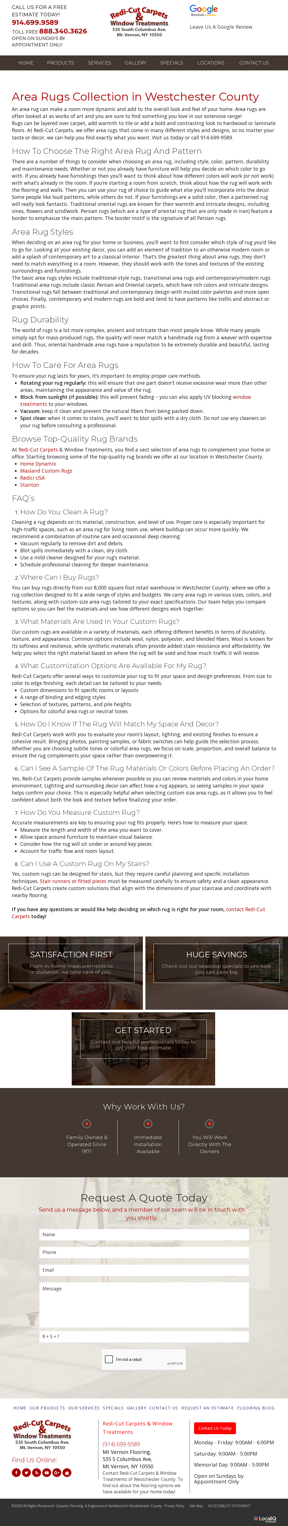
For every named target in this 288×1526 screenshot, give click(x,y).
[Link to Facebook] (16, 1472)
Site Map (196, 1505)
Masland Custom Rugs (46, 470)
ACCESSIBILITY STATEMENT (229, 1505)
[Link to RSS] (36, 1472)
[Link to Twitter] (26, 1472)
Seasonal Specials (216, 980)
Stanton (29, 484)
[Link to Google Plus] (56, 1472)
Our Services (71, 980)
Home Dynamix (38, 463)
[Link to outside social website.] (66, 1472)
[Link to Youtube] (46, 1472)
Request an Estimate (143, 1056)
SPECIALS (171, 63)
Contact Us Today (215, 1428)
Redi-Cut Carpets (38, 449)
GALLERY (136, 63)
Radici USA (32, 477)
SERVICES (99, 63)
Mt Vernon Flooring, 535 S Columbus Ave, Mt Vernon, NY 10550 (128, 1459)
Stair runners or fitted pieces (73, 881)
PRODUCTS (60, 63)
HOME (25, 63)
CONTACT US (254, 63)
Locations (210, 63)
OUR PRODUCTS (47, 1408)
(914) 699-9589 (121, 1444)
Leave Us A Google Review (221, 27)
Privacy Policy (174, 1505)
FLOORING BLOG (255, 1408)
